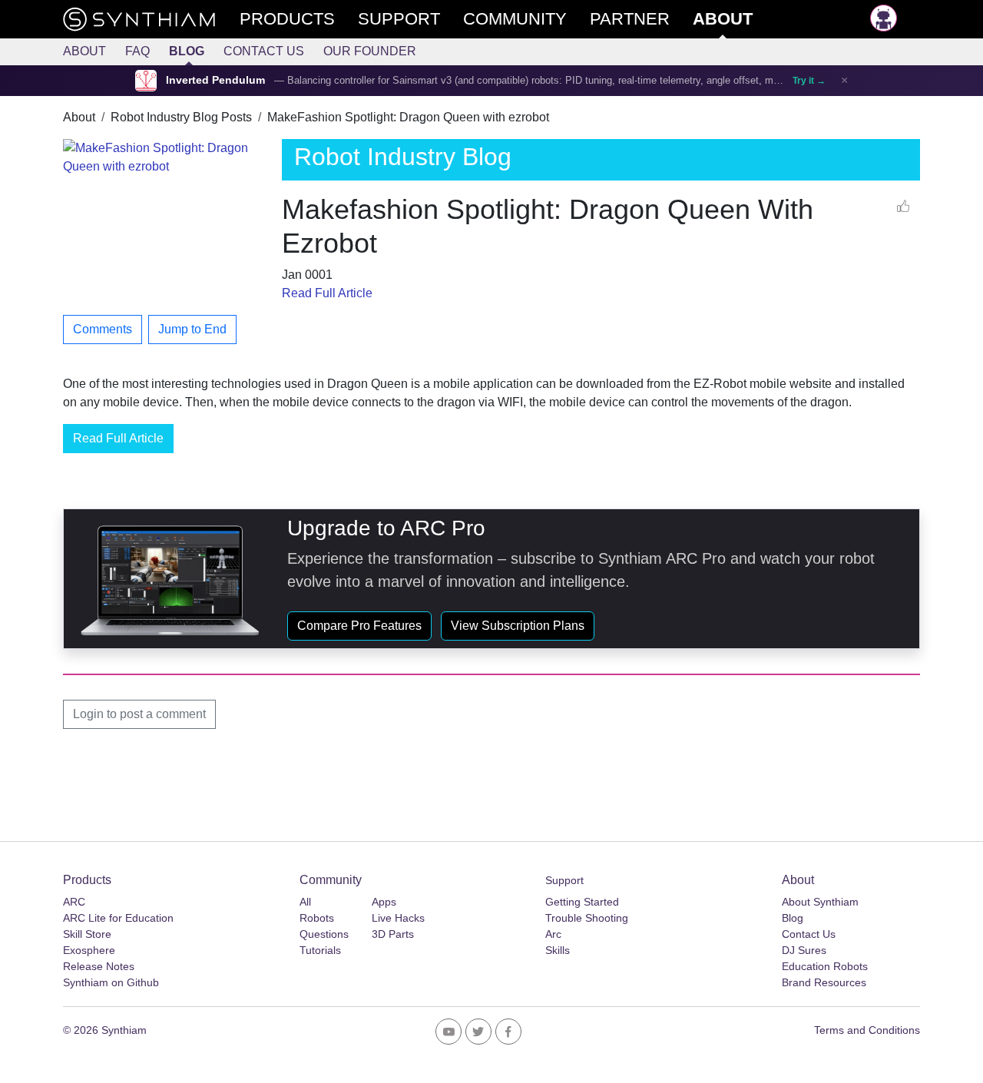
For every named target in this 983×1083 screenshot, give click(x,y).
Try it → (809, 80)
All (305, 902)
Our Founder (369, 51)
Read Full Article (327, 293)
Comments (102, 329)
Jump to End (192, 329)
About (84, 51)
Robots (317, 918)
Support (564, 880)
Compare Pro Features (359, 625)
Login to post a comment (139, 713)
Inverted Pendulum (215, 80)
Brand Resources (824, 982)
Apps (384, 902)
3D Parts (393, 934)
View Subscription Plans (517, 625)
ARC (74, 902)
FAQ (137, 51)
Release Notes (98, 966)
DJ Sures (804, 950)
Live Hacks (398, 918)
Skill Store (87, 934)
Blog (186, 51)
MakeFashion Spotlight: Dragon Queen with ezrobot (408, 117)
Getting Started (582, 902)
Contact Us (263, 51)
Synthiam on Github (111, 982)
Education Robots (825, 966)
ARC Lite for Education (118, 918)
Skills (557, 950)
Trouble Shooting (586, 918)
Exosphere (89, 950)
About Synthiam (820, 902)
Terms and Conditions (867, 1030)
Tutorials (320, 950)
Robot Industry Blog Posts (181, 117)
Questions (324, 934)
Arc (553, 934)
